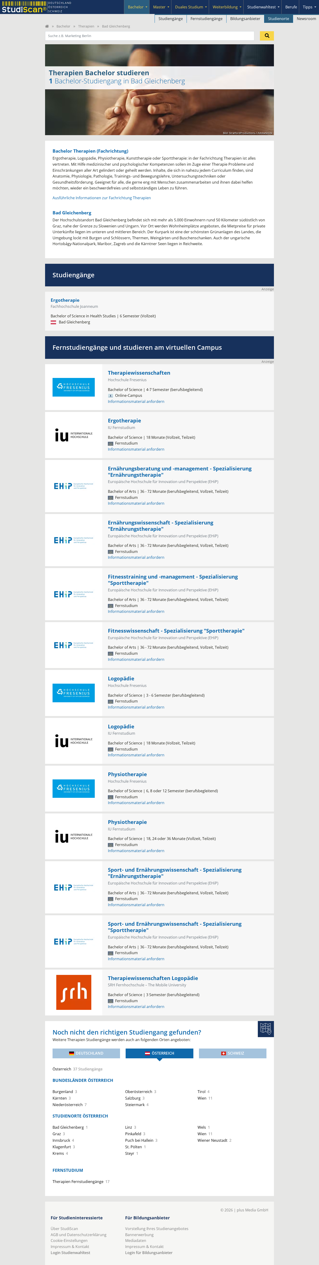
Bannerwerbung (139, 1234)
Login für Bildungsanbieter (149, 1252)
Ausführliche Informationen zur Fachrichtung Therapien (102, 197)
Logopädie (121, 678)
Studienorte (278, 18)
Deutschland (89, 1053)
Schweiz (236, 1053)
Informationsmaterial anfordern (136, 401)
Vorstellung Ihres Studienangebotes (156, 1228)
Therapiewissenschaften (139, 372)
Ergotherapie (65, 300)
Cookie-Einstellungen (69, 1240)
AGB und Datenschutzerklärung (78, 1234)
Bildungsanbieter (245, 18)
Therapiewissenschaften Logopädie (153, 978)
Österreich (163, 1053)
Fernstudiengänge (207, 18)
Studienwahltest (261, 7)
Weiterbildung (225, 7)
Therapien (86, 26)
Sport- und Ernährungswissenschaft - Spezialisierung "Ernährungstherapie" (174, 873)
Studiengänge (171, 18)
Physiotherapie (127, 774)
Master (159, 7)
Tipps (307, 7)
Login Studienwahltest (70, 1252)
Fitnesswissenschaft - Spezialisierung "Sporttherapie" (176, 630)
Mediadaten (135, 1240)
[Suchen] (267, 36)
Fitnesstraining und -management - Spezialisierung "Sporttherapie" (173, 579)
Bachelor (136, 7)
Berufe (291, 7)
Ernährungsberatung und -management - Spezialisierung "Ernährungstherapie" (180, 471)
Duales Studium (189, 7)
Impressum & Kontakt (70, 1246)
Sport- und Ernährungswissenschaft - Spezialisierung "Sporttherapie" (174, 927)
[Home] (47, 26)
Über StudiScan (64, 1228)
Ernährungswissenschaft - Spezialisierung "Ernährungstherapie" (160, 525)
